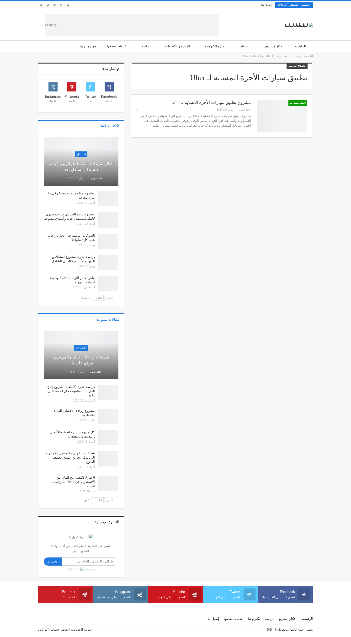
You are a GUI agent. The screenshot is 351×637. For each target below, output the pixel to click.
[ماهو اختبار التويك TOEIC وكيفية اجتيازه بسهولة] (108, 283)
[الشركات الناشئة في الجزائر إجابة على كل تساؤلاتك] (108, 241)
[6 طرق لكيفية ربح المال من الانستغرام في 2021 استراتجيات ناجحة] (108, 483)
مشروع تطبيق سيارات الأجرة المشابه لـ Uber (211, 102)
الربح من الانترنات (177, 46)
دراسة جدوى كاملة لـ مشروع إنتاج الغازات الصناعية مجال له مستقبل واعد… (71, 391)
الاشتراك (52, 561)
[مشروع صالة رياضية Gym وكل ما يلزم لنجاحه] (108, 199)
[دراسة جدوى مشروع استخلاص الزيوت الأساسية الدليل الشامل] (108, 262)
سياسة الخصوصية (81, 629)
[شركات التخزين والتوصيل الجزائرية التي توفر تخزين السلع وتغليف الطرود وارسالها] (108, 458)
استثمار (245, 46)
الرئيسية (300, 46)
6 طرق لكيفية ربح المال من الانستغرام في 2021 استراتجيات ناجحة (73, 482)
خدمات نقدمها (117, 46)
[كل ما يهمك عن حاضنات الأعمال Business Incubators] (108, 437)
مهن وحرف (88, 46)
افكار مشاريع (274, 46)
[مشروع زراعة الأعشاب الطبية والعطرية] (108, 416)
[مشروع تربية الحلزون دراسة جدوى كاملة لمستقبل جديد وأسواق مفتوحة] (108, 220)
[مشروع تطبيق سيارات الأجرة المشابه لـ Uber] (282, 116)
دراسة (145, 46)
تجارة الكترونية (215, 46)
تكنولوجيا (81, 347)
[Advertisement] (145, 25)
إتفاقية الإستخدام (59, 629)
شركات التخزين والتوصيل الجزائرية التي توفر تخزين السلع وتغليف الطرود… (70, 457)
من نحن (42, 629)
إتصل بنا (266, 5)
